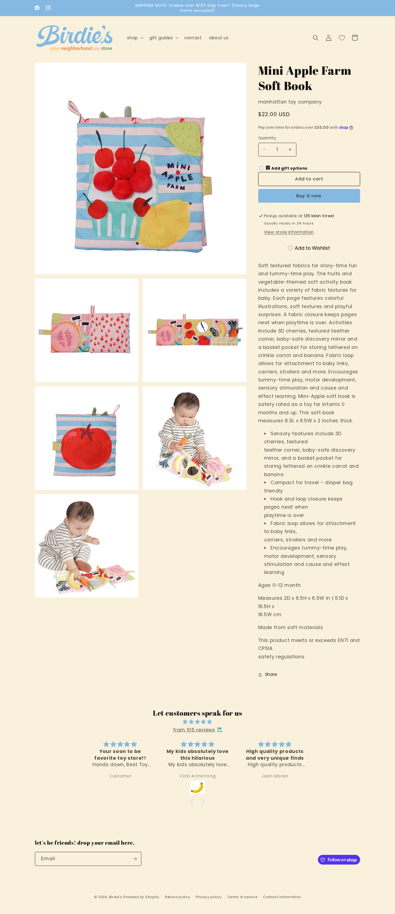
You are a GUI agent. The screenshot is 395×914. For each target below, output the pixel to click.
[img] (197, 721)
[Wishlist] (341, 37)
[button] (135, 38)
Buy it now (309, 196)
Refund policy (177, 897)
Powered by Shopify (141, 897)
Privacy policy (209, 897)
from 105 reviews (194, 729)
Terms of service (242, 897)
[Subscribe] (134, 859)
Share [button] (271, 674)
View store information (289, 232)
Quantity (267, 138)
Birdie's (115, 897)
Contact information (282, 897)
